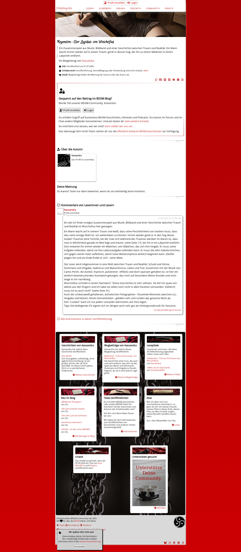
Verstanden (79, 546)
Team (62, 525)
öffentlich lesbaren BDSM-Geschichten (139, 131)
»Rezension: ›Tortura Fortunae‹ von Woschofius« (163, 359)
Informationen (130, 431)
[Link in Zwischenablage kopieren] (156, 79)
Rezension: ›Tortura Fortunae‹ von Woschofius (120, 357)
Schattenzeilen (64, 8)
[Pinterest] (178, 542)
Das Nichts (67, 356)
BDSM (77, 521)
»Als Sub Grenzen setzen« (73, 408)
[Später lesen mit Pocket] (173, 79)
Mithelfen (161, 507)
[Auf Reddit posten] (169, 79)
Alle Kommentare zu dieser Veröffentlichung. (86, 319)
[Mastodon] (174, 542)
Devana (93, 465)
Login (133, 2)
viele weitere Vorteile (137, 121)
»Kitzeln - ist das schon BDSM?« (75, 429)
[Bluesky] (165, 542)
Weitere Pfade (173, 374)
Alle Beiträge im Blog (84, 436)
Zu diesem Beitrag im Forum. (167, 310)
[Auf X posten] (164, 79)
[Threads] (183, 542)
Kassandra (88, 60)
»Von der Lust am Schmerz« (74, 415)
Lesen (177, 424)
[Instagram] (169, 542)
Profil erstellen (116, 2)
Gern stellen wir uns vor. (119, 126)
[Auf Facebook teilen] (160, 79)
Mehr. (146, 70)
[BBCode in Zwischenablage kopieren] (182, 79)
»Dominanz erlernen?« (71, 422)
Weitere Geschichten (85, 374)
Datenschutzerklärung (90, 541)
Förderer (86, 525)
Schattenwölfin (158, 370)
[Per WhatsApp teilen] (178, 79)
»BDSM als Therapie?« (71, 401)
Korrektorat (73, 525)
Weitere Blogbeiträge (128, 377)
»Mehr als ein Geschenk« (158, 367)
